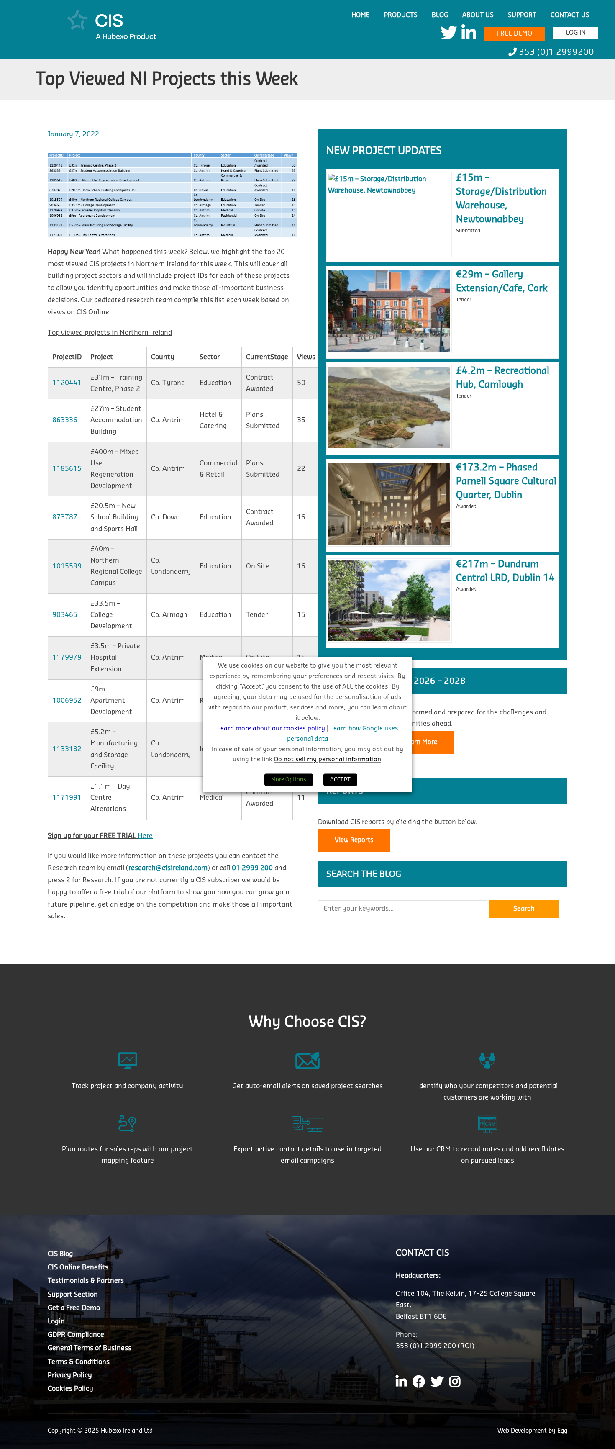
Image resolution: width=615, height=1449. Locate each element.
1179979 (67, 657)
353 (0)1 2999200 (555, 52)
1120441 (67, 383)
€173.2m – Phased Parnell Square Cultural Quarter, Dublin (506, 481)
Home (360, 15)
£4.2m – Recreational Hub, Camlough (502, 377)
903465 (64, 614)
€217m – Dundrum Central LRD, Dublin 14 (505, 571)
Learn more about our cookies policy (272, 728)
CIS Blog (60, 1254)
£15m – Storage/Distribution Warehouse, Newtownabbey (501, 198)
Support (522, 15)
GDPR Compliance (76, 1334)
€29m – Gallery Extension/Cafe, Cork (502, 281)
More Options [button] (288, 780)
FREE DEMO (514, 34)
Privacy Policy (70, 1375)
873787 (64, 517)
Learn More (420, 742)
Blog (440, 15)
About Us (478, 15)
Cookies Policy (70, 1388)
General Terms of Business (89, 1348)
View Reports (354, 840)
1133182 (67, 749)
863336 (64, 420)
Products (401, 15)
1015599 (67, 566)
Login (56, 1321)
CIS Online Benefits (78, 1267)
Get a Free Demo (74, 1308)
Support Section (73, 1294)
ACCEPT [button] (340, 780)
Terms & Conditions (79, 1362)
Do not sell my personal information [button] (327, 760)
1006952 (67, 700)
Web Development (522, 1431)
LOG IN (576, 33)
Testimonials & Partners (86, 1280)
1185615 (67, 468)
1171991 (67, 797)
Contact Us (570, 15)
